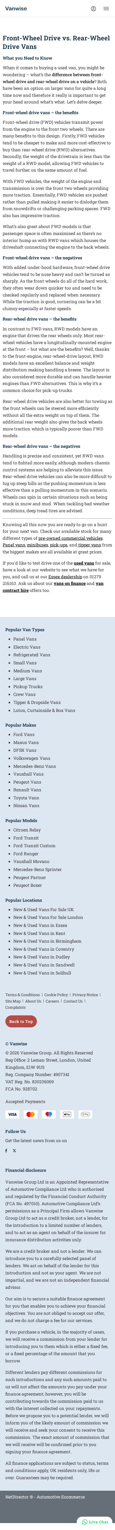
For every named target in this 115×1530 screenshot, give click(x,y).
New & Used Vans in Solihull (42, 973)
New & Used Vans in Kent (39, 933)
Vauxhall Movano (31, 861)
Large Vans (24, 678)
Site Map (13, 1001)
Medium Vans (27, 670)
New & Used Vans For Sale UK (43, 909)
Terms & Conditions (22, 994)
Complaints (15, 1007)
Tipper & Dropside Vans (37, 702)
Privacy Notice (85, 994)
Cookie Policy (56, 994)
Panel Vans (25, 639)
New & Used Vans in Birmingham (47, 941)
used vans (84, 563)
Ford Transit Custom (34, 845)
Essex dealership (65, 576)
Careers (52, 1001)
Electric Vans (26, 647)
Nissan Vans (26, 805)
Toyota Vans (26, 797)
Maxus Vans (26, 742)
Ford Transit (26, 838)
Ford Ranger (26, 853)
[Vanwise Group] (16, 8)
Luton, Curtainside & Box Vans (44, 710)
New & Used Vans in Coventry (43, 949)
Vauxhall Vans (28, 774)
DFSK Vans (24, 750)
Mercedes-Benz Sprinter (37, 869)
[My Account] (93, 8)
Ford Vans (23, 734)
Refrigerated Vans (31, 654)
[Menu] (106, 8)
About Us (33, 1001)
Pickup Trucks (28, 686)
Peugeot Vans (27, 782)
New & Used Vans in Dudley (41, 956)
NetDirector (17, 1497)
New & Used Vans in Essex (40, 925)
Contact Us (73, 1001)
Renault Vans (27, 789)
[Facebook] (6, 1150)
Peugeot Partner (29, 877)
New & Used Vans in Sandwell (44, 965)
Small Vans (25, 662)
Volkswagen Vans (31, 758)
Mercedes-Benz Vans (34, 766)
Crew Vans (24, 694)
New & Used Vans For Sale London (48, 917)
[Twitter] (14, 1150)
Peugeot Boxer (27, 885)
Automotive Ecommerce (61, 1497)
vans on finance (70, 583)
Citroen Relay (27, 830)
